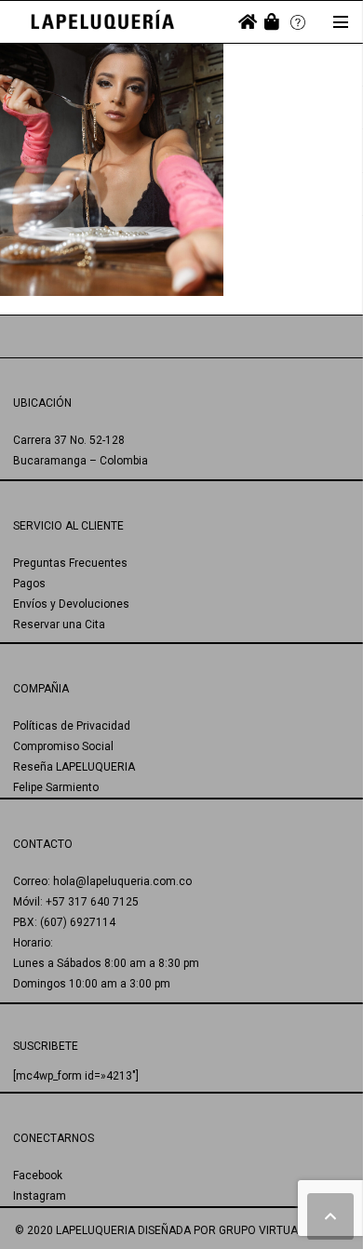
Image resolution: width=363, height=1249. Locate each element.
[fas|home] (247, 22)
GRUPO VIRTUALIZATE (276, 1230)
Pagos (29, 583)
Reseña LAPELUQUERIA (74, 766)
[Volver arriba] (330, 1216)
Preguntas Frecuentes (70, 563)
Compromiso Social (63, 746)
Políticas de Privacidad (71, 725)
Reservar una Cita (59, 624)
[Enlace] (103, 22)
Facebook (37, 1175)
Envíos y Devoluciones (71, 604)
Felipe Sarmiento (56, 787)
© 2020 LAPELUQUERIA (75, 1230)
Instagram (39, 1195)
